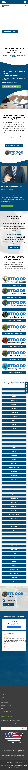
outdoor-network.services (6, 719)
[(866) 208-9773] (4, 600)
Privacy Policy (14, 755)
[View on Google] (5, 634)
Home (2, 694)
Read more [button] (6, 643)
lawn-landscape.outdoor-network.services (10, 723)
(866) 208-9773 (11, 601)
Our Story (3, 697)
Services (3, 708)
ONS (16, 767)
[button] (25, 2)
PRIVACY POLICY (18, 762)
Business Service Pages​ (6, 711)
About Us (3, 696)
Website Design (4, 713)
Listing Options (4, 709)
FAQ (2, 700)
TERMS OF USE (9, 762)
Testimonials (4, 699)
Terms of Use (21, 755)
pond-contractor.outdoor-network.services (10, 720)
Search (23, 728)
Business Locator (4, 702)
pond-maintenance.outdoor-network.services (11, 722)
